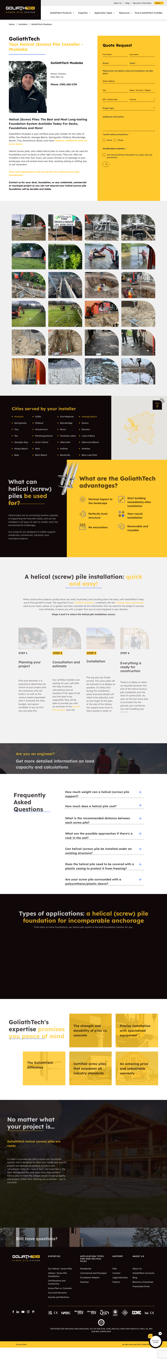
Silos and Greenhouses (128, 1193)
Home (11, 24)
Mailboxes (85, 1173)
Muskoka (18, 415)
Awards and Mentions (58, 1297)
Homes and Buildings (90, 1167)
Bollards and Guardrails (129, 1119)
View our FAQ (137, 1237)
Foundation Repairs (90, 1277)
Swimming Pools (88, 1204)
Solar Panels (86, 1198)
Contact (116, 1273)
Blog (127, 3)
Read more (88, 542)
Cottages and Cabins (90, 1139)
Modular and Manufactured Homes (131, 1174)
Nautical (84, 1282)
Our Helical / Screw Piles (60, 1268)
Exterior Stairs (87, 1150)
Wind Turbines (124, 1210)
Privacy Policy (21, 1344)
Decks (120, 1139)
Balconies (122, 1113)
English (157, 3)
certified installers (84, 599)
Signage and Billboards (91, 1193)
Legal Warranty (120, 1277)
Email (109, 140)
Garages (84, 1156)
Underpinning (124, 1204)
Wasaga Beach (89, 415)
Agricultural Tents (88, 1113)
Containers (123, 1133)
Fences (121, 1150)
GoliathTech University (143, 1273)
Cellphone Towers (126, 1127)
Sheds (120, 1187)
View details (137, 759)
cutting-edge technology (129, 599)
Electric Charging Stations (130, 1144)
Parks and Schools (89, 1181)
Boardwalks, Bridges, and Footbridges (92, 1120)
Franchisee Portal (141, 1286)
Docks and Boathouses (91, 1144)
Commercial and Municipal (93, 1273)
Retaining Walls (87, 1187)
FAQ (114, 1268)
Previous (74, 987)
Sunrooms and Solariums (129, 1198)
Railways (122, 1181)
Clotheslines (86, 1133)
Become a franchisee (142, 3)
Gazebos (122, 1156)
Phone (120, 140)
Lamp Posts (123, 1167)
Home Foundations (127, 1161)
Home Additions (88, 1161)
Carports (84, 1127)
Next (93, 987)
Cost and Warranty (57, 1292)
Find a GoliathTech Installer (148, 13)
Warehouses (86, 1210)
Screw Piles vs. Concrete (60, 1288)
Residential (85, 1268)
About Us (118, 3)
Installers (22, 24)
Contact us (82, 728)
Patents (116, 1282)
